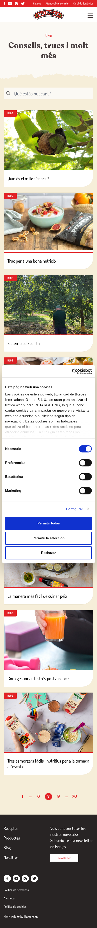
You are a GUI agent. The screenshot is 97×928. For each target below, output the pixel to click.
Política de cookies (15, 906)
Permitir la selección (48, 538)
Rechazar (48, 553)
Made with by (21, 917)
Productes (12, 837)
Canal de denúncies (83, 3)
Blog (7, 847)
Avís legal (9, 898)
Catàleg (37, 3)
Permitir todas (48, 523)
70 (74, 796)
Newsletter (64, 858)
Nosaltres (11, 857)
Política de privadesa (16, 890)
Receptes (11, 828)
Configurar (74, 509)
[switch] (85, 462)
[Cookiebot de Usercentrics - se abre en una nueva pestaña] (72, 371)
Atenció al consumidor (57, 3)
